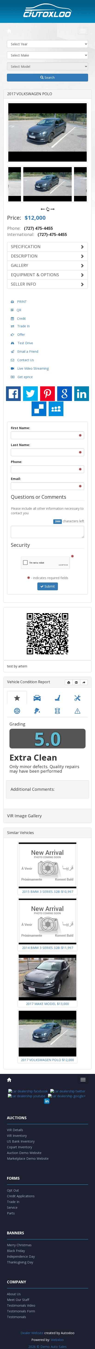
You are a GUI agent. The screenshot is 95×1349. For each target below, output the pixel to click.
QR (18, 310)
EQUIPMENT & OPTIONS (35, 274)
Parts (11, 1213)
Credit (21, 318)
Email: (16, 479)
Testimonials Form (21, 1311)
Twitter (30, 393)
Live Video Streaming (32, 368)
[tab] (17, 697)
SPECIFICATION (26, 246)
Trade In (23, 326)
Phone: (16, 462)
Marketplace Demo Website (28, 1158)
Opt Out (13, 1190)
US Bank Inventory (21, 1141)
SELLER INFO (23, 284)
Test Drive (25, 343)
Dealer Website (32, 1333)
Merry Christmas (19, 1245)
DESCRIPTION (24, 256)
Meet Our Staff (18, 1300)
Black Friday (16, 1251)
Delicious (39, 408)
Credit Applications (21, 1196)
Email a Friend (27, 351)
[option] (47, 132)
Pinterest (47, 393)
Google (64, 393)
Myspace (56, 408)
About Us (14, 1294)
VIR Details (15, 1130)
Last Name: (20, 445)
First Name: (20, 428)
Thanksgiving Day (20, 1262)
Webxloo (57, 1340)
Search (49, 77)
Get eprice (25, 377)
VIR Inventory (17, 1135)
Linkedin (81, 393)
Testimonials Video (21, 1305)
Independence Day (21, 1256)
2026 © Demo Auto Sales (47, 1346)
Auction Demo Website (24, 1153)
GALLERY (19, 265)
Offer (20, 334)
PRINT (21, 301)
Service (12, 1207)
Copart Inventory (19, 1147)
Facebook (13, 393)
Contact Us (25, 360)
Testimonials (16, 1317)
